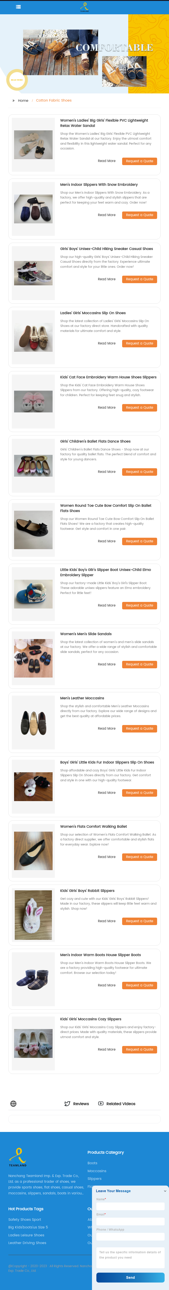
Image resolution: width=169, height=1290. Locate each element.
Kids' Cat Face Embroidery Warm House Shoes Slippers (108, 377)
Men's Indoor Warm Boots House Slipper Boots (100, 955)
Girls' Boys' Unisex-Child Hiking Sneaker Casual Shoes (106, 249)
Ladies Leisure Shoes (26, 1235)
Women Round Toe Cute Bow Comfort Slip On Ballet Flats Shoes (105, 508)
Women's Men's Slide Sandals (86, 634)
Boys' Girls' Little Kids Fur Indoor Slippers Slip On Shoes (107, 762)
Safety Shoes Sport (24, 1219)
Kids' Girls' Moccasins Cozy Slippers (90, 1019)
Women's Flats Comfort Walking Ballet (93, 826)
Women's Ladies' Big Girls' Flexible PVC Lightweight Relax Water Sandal (104, 123)
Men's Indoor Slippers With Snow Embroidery (99, 185)
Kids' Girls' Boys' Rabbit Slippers (87, 891)
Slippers (94, 1178)
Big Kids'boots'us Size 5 (28, 1227)
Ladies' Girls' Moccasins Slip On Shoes (93, 313)
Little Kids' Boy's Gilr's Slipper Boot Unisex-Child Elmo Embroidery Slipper (105, 572)
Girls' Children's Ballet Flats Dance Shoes (95, 441)
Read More (107, 161)
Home (23, 101)
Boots (92, 1163)
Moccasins (97, 1171)
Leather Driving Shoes (27, 1243)
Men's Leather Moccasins (82, 698)
